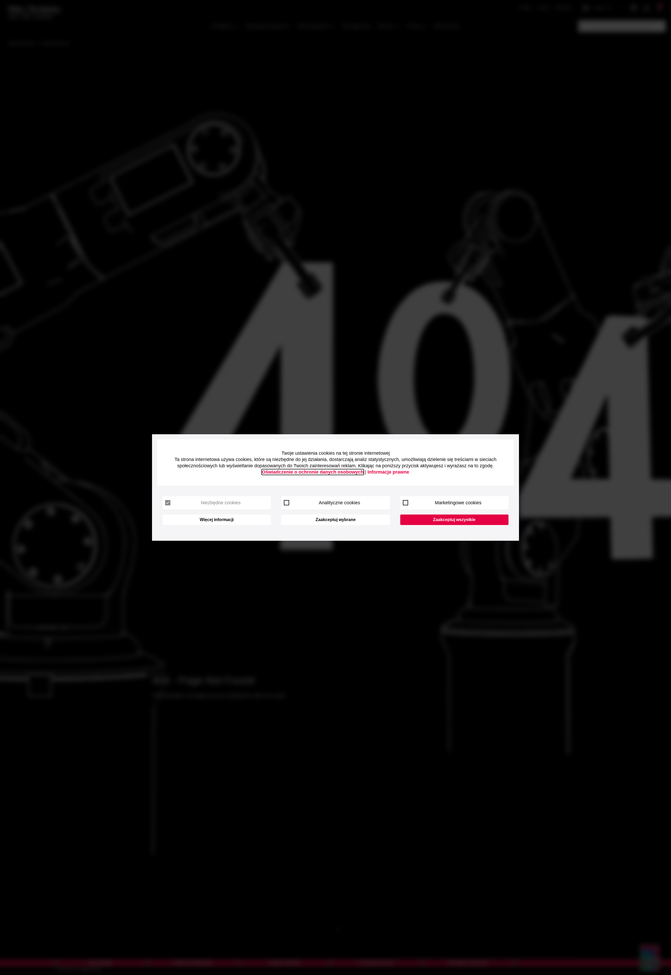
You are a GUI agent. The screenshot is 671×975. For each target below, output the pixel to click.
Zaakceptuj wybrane (336, 519)
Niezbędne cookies (221, 502)
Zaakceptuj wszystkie (454, 519)
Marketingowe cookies (458, 502)
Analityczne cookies (339, 502)
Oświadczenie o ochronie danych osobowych (313, 472)
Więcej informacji (217, 519)
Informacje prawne (388, 472)
